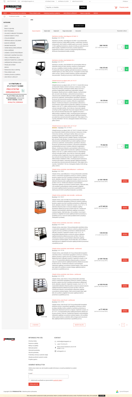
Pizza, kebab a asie (9, 72)
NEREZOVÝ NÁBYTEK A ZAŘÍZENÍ (13, 60)
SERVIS (6, 67)
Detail (125, 181)
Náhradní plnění (32, 348)
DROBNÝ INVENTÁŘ (10, 45)
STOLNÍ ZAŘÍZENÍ (9, 38)
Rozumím (101, 395)
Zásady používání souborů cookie (37, 357)
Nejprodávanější (67, 31)
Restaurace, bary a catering (12, 69)
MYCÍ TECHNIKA (9, 31)
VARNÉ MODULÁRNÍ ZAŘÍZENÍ (13, 48)
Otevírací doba (49, 1)
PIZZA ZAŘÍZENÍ (9, 50)
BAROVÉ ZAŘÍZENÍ (9, 43)
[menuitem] (5, 13)
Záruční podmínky (33, 352)
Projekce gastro (32, 359)
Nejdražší (56, 31)
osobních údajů (57, 380)
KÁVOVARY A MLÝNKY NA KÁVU (13, 55)
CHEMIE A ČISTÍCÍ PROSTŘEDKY (13, 52)
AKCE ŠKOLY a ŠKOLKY (11, 77)
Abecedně (78, 31)
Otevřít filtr (79, 25)
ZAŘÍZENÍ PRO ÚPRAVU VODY (12, 62)
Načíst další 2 (79, 325)
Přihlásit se (34, 384)
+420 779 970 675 (62, 344)
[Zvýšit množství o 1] (124, 46)
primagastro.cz (61, 351)
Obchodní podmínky (34, 350)
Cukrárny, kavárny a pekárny (12, 74)
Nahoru (35, 325)
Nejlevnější (47, 31)
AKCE (6, 26)
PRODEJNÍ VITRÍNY (10, 65)
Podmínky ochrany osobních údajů (38, 355)
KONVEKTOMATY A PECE (11, 35)
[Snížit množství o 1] (124, 48)
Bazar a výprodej (9, 28)
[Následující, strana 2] (123, 324)
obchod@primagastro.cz (64, 341)
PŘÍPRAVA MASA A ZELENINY (12, 40)
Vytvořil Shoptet (124, 391)
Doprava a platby (63, 1)
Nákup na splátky (77, 1)
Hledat (83, 7)
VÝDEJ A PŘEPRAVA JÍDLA (12, 57)
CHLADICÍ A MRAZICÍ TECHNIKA (13, 33)
